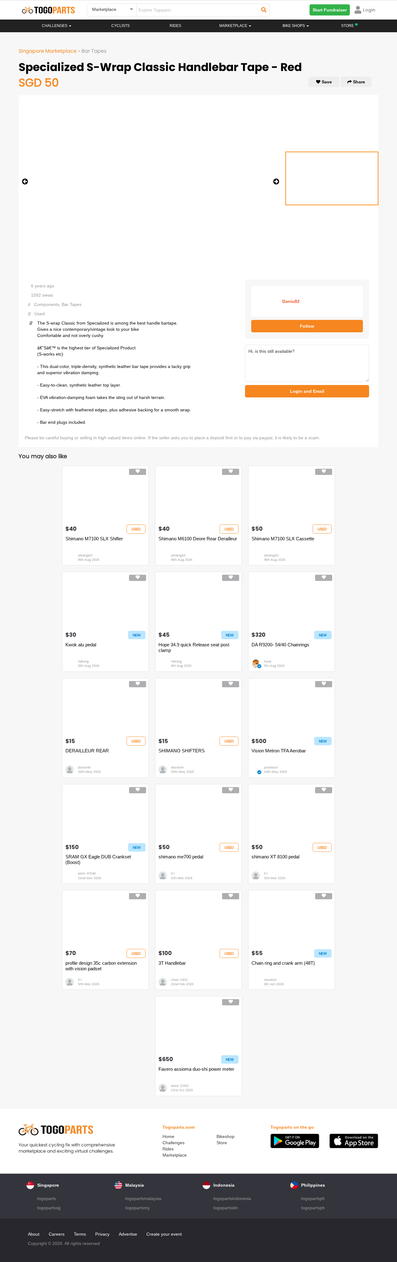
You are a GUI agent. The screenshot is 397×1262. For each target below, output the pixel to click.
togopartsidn (225, 1207)
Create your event (164, 1234)
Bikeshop (225, 1136)
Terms (80, 1234)
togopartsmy (137, 1207)
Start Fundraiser (330, 9)
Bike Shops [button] (294, 26)
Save (326, 81)
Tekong (83, 661)
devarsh (84, 767)
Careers (57, 1234)
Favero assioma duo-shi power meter (196, 1069)
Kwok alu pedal (80, 644)
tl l (172, 873)
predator (271, 767)
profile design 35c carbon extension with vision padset (101, 965)
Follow (307, 326)
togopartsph (313, 1198)
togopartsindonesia (232, 1198)
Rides (175, 26)
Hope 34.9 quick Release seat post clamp (193, 647)
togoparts (46, 1198)
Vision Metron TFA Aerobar (279, 750)
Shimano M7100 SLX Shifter (94, 538)
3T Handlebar (172, 963)
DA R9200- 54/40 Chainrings (280, 644)
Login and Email (307, 391)
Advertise (128, 1234)
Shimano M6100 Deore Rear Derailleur (197, 538)
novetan (270, 979)
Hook (267, 661)
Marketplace (175, 1155)
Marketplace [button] (233, 26)
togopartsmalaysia (143, 1198)
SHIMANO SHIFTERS (181, 750)
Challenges (55, 26)
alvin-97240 (87, 873)
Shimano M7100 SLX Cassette (283, 538)
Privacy (102, 1234)
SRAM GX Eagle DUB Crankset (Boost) (98, 859)
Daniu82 (291, 301)
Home (168, 1136)
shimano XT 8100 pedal (275, 856)
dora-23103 (180, 1085)
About (33, 1234)
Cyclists (120, 26)
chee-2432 (179, 979)
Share (358, 81)
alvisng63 (85, 555)
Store (221, 1142)
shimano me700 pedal (180, 856)
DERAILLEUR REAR (87, 750)
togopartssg (48, 1207)
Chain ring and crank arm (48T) (283, 963)
